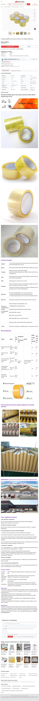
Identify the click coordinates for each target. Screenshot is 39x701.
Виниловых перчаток (4, 673)
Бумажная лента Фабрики (16, 686)
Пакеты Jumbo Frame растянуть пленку (33, 675)
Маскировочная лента (24, 688)
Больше (2, 692)
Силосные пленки (13, 677)
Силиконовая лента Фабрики (6, 688)
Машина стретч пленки (13, 675)
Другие (21, 677)
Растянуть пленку (22, 673)
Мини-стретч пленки (23, 675)
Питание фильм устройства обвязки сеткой (33, 673)
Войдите (2, 66)
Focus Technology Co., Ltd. (18, 695)
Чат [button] (29, 46)
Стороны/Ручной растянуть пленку (5, 677)
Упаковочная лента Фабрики (6, 686)
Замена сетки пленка (13, 673)
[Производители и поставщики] (19, 2)
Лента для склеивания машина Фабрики (28, 686)
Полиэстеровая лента (16, 688)
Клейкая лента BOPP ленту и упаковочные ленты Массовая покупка (12, 690)
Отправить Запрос (10, 46)
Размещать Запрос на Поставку (28, 636)
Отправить (10, 636)
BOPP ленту (3, 675)
